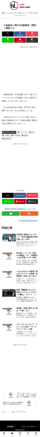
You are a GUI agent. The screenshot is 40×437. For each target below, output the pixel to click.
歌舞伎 (26, 135)
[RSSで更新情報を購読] (29, 213)
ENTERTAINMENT (10, 132)
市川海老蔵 (16, 135)
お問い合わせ (20, 430)
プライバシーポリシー (29, 426)
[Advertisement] (20, 69)
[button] (32, 40)
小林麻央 (7, 135)
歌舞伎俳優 (7, 139)
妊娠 (32, 132)
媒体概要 (10, 426)
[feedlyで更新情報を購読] (11, 213)
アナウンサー (24, 132)
